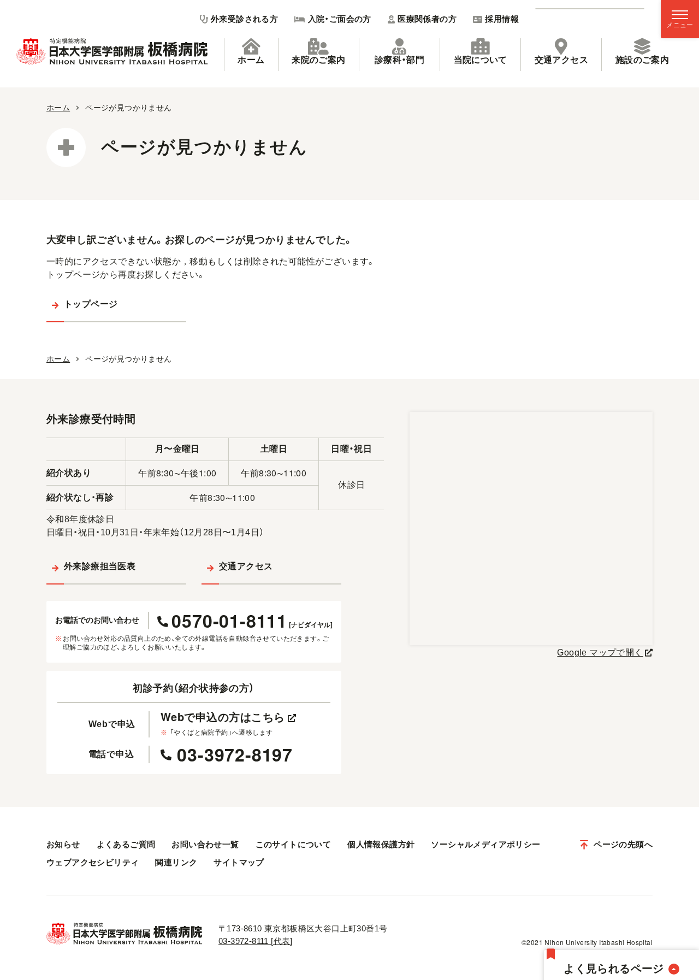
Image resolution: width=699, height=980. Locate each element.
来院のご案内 (318, 59)
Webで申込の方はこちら (223, 716)
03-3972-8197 (235, 754)
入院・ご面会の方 (339, 18)
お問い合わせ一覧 (205, 844)
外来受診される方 (244, 18)
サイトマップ (239, 862)
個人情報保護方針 (380, 844)
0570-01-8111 (252, 620)
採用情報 (502, 18)
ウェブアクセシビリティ (92, 862)
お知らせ (63, 844)
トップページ (90, 304)
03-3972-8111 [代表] (255, 941)
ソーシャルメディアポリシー (485, 844)
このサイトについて (293, 844)
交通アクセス (561, 59)
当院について (480, 59)
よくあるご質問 (126, 844)
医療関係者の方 (427, 18)
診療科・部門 (399, 59)
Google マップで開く (600, 652)
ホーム (251, 59)
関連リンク (176, 862)
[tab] (251, 54)
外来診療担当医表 (99, 566)
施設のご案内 (642, 59)
